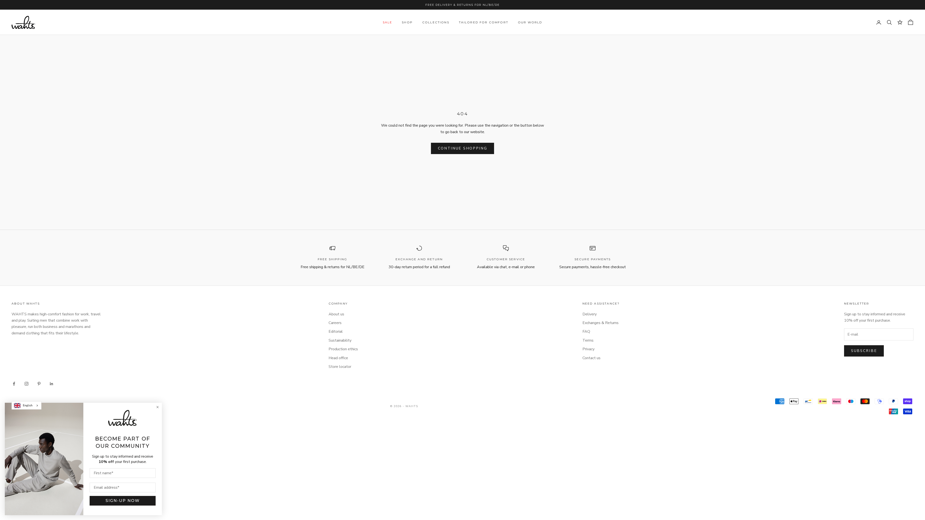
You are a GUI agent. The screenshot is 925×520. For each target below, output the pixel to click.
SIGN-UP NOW (123, 500)
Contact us (591, 358)
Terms (588, 340)
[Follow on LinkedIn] (51, 383)
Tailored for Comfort (483, 22)
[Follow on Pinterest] (39, 383)
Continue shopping (462, 148)
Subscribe (864, 350)
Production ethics (343, 349)
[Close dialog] (157, 407)
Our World (530, 22)
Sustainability (340, 340)
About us (336, 314)
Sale (387, 22)
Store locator (340, 366)
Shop (407, 22)
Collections (435, 22)
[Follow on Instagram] (26, 383)
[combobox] (26, 405)
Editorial (336, 331)
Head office (338, 358)
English (28, 405)
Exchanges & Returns (600, 322)
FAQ (586, 331)
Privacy (588, 349)
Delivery (589, 314)
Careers (335, 322)
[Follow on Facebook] (14, 383)
